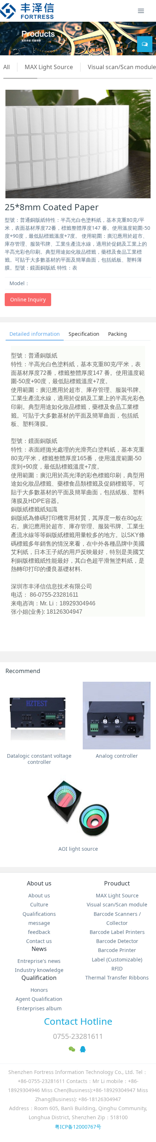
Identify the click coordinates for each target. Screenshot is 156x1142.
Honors (39, 989)
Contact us (39, 941)
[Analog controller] (117, 715)
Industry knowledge (39, 970)
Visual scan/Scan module (122, 67)
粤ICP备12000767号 (78, 1126)
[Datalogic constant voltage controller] (39, 715)
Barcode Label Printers (117, 932)
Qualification (39, 978)
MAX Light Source (49, 67)
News (39, 949)
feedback (39, 932)
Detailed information (34, 333)
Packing (117, 333)
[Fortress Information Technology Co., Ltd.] (27, 11)
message (39, 922)
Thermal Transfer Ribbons (117, 977)
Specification (84, 333)
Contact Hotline (78, 1021)
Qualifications (39, 913)
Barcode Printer (117, 950)
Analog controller (117, 755)
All (6, 67)
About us (39, 883)
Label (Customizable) (117, 959)
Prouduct (117, 883)
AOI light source (78, 848)
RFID (117, 968)
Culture (39, 904)
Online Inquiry (28, 299)
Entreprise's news (39, 960)
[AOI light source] (78, 808)
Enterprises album (39, 1008)
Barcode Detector (117, 941)
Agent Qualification (39, 998)
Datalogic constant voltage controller (39, 758)
